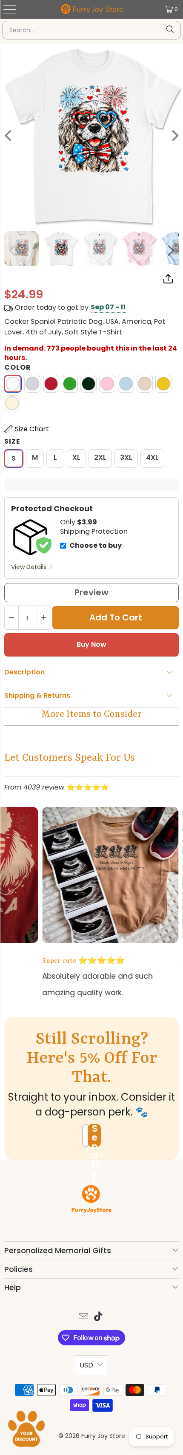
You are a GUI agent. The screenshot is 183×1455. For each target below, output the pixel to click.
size (12, 441)
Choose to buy (95, 545)
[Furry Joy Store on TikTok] (98, 1317)
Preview (91, 592)
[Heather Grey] (32, 383)
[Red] (51, 383)
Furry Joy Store (97, 9)
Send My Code (96, 1135)
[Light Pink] (107, 383)
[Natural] (12, 403)
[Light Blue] (126, 383)
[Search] (170, 30)
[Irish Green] (69, 383)
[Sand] (144, 383)
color (17, 367)
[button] (26, 1428)
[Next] (169, 250)
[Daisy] (163, 383)
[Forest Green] (88, 383)
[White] (12, 383)
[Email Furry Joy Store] (83, 1317)
